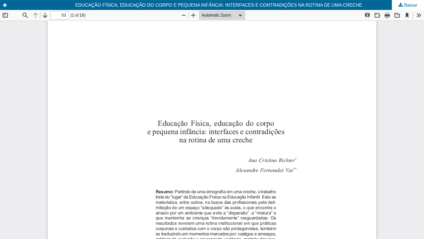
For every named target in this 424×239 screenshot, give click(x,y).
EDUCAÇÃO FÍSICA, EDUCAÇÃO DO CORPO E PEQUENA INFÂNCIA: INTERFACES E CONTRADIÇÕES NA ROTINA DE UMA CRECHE (218, 5)
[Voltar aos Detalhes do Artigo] (5, 5)
